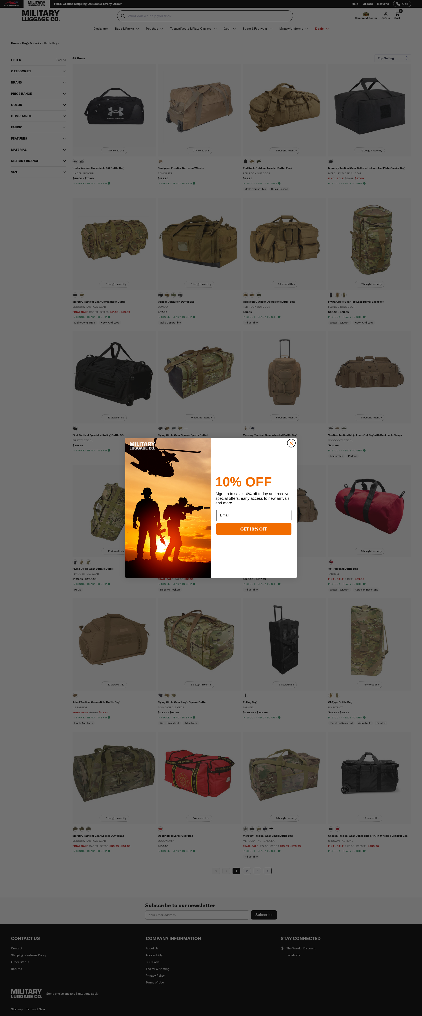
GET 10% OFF (253, 529)
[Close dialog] (291, 443)
